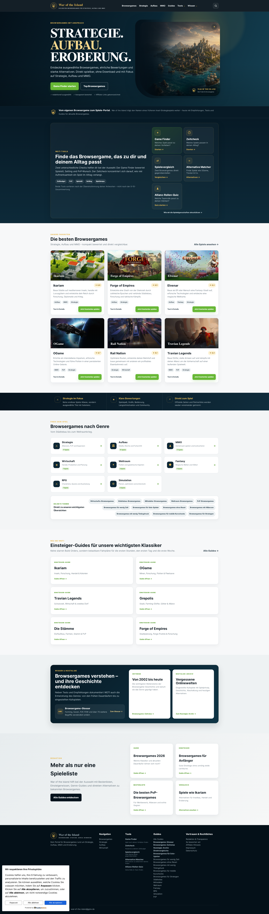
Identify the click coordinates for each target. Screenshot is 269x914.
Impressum (190, 848)
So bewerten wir (193, 842)
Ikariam (58, 285)
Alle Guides (158, 839)
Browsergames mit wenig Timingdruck (133, 514)
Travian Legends (179, 353)
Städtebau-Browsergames (129, 501)
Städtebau (157, 879)
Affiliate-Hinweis (193, 845)
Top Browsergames (94, 86)
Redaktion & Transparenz (197, 839)
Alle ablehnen (33, 903)
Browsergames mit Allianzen (202, 507)
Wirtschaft (126, 370)
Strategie (143, 5)
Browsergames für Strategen (201, 514)
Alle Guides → (211, 550)
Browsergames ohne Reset (174, 507)
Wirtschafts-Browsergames (102, 501)
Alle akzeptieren (55, 903)
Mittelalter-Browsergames (156, 501)
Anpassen (14, 903)
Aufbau (153, 5)
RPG (155, 891)
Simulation (157, 894)
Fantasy (180, 302)
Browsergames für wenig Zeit (116, 507)
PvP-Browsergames (205, 501)
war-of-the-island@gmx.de (83, 909)
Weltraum (157, 885)
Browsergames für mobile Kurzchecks (169, 514)
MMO (162, 5)
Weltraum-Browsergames (182, 501)
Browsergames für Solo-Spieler (146, 507)
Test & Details (59, 309)
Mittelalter (157, 882)
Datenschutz (191, 850)
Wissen (191, 5)
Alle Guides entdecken (66, 797)
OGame (58, 353)
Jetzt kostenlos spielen (90, 309)
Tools (180, 5)
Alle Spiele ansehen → (206, 244)
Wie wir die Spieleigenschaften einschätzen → (183, 212)
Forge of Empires (122, 285)
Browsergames (129, 5)
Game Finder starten (64, 86)
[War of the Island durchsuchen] (216, 6)
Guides (171, 5)
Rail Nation (118, 353)
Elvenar (172, 285)
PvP (63, 370)
